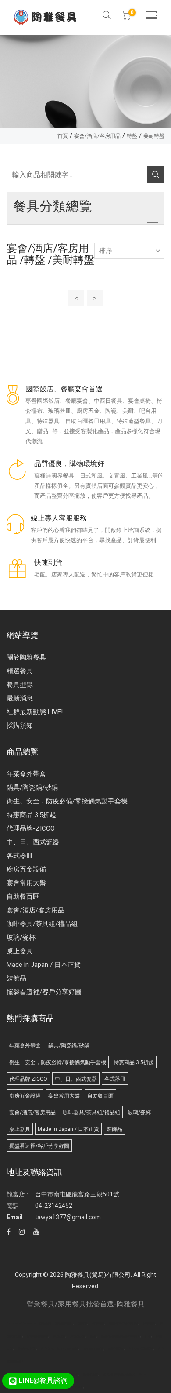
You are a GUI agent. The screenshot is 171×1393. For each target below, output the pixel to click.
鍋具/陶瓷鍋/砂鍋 (32, 787)
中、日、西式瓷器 (33, 842)
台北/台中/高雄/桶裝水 (119, 1374)
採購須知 (20, 725)
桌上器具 (20, 951)
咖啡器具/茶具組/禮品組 (42, 924)
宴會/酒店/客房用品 (97, 136)
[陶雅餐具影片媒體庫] (36, 1232)
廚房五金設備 (26, 869)
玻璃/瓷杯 (21, 937)
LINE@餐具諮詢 (42, 1380)
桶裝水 (73, 1374)
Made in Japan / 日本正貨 (44, 965)
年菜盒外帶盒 (26, 774)
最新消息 (20, 698)
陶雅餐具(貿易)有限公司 (98, 1274)
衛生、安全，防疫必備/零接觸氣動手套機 (67, 801)
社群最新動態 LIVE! (35, 712)
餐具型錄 (20, 685)
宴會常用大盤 (26, 883)
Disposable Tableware (21, 1323)
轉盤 (132, 136)
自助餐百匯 (23, 897)
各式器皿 (20, 856)
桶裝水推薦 (90, 1374)
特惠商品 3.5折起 (31, 815)
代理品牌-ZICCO (31, 828)
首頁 (62, 136)
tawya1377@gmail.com (68, 1217)
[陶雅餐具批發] (46, 17)
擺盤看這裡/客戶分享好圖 (44, 992)
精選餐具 (20, 671)
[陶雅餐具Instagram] (22, 1232)
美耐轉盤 (153, 136)
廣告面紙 (45, 1323)
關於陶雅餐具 (26, 657)
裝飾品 (16, 978)
